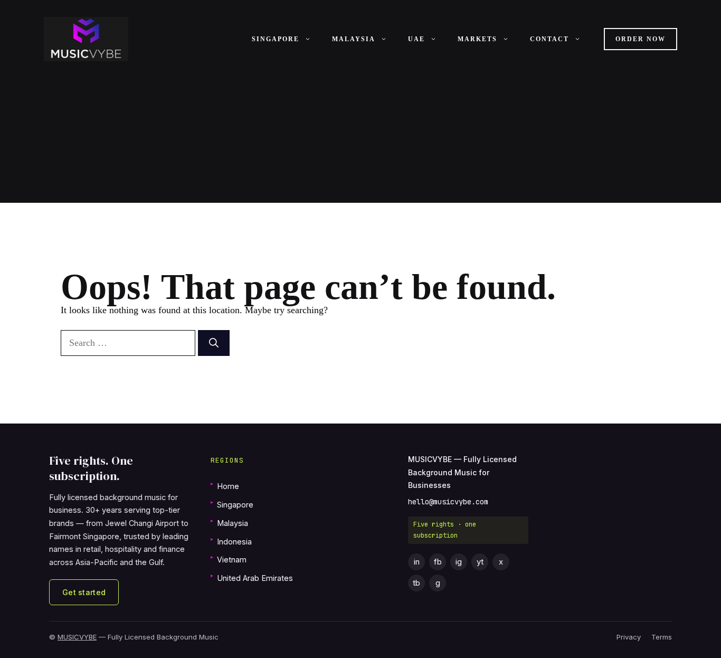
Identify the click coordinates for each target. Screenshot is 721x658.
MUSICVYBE (77, 637)
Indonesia (231, 541)
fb (438, 562)
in (417, 562)
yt (480, 562)
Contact (549, 39)
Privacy (628, 637)
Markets (477, 39)
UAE (416, 39)
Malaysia (353, 39)
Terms (661, 637)
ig (459, 562)
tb (416, 583)
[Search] (214, 343)
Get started (84, 592)
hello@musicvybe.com (448, 501)
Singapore (275, 39)
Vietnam (228, 559)
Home (225, 486)
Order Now (640, 39)
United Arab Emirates (252, 577)
